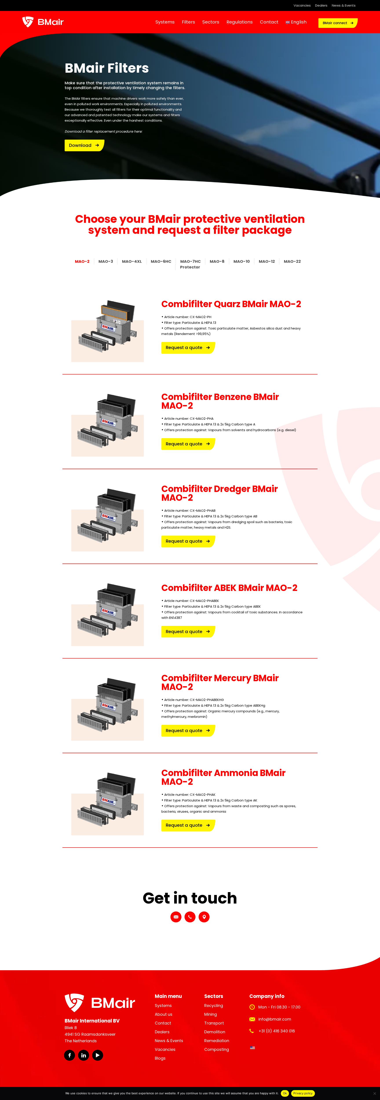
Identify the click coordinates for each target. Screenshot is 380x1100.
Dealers (321, 5)
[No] (374, 1093)
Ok (285, 1093)
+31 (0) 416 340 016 (276, 1031)
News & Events (344, 5)
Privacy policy (303, 1093)
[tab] (84, 261)
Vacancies (302, 5)
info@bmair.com (274, 1019)
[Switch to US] (252, 1048)
